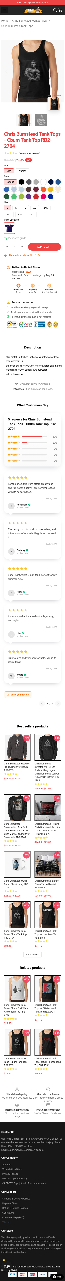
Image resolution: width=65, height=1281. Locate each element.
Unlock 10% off (7, 1266)
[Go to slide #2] (41, 120)
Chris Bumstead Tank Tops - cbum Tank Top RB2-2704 (15, 1062)
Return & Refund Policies (15, 1208)
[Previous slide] (6, 71)
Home (4, 20)
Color (7, 176)
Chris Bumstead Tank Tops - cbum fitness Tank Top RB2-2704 (47, 1062)
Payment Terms (10, 1203)
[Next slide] (58, 71)
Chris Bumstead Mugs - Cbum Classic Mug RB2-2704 (16, 884)
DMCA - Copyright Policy (14, 1178)
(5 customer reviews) (29, 153)
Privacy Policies (10, 1174)
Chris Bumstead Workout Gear (30, 20)
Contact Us (8, 1212)
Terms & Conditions (12, 1169)
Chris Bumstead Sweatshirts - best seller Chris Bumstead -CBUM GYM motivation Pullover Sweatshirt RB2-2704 (17, 831)
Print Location (11, 219)
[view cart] (60, 10)
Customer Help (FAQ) (13, 1217)
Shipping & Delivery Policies (16, 1198)
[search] (55, 10)
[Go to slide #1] (24, 120)
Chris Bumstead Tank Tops (17, 26)
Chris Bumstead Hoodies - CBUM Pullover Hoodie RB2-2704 (17, 767)
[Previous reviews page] (42, 704)
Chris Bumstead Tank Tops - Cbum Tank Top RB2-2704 (15, 934)
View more (32, 954)
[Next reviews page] (58, 704)
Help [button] (59, 1277)
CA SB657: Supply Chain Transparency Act (24, 1183)
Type (6, 165)
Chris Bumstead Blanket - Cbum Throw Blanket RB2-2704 (47, 884)
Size (6, 202)
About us (7, 1164)
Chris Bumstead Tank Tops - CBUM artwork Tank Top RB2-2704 (45, 1008)
